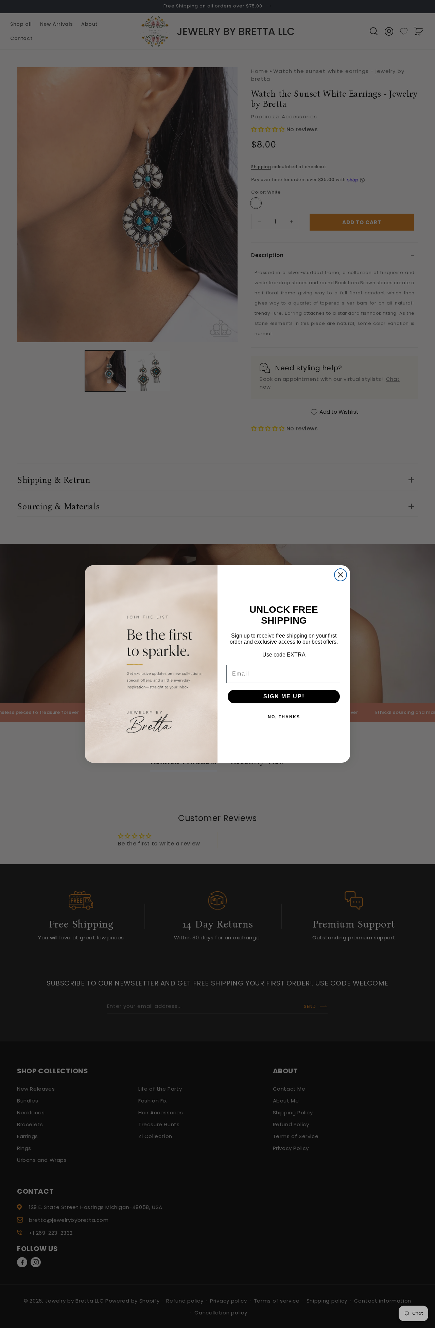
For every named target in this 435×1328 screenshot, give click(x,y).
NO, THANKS (284, 717)
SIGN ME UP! (283, 696)
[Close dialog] (340, 575)
